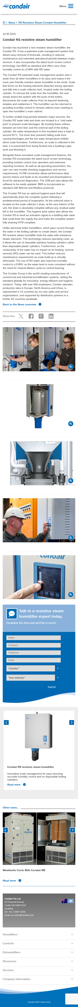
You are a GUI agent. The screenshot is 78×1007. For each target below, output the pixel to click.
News (12, 22)
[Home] (4, 22)
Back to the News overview (20, 304)
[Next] (71, 722)
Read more (14, 784)
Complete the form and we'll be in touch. (31, 622)
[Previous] (6, 722)
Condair (16, 6)
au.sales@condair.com (22, 915)
